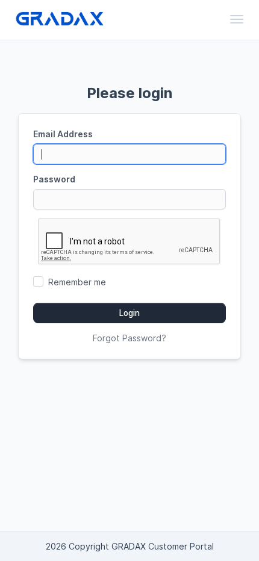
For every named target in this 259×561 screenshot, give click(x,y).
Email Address (63, 134)
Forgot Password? (129, 338)
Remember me (77, 282)
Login (129, 313)
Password (54, 179)
